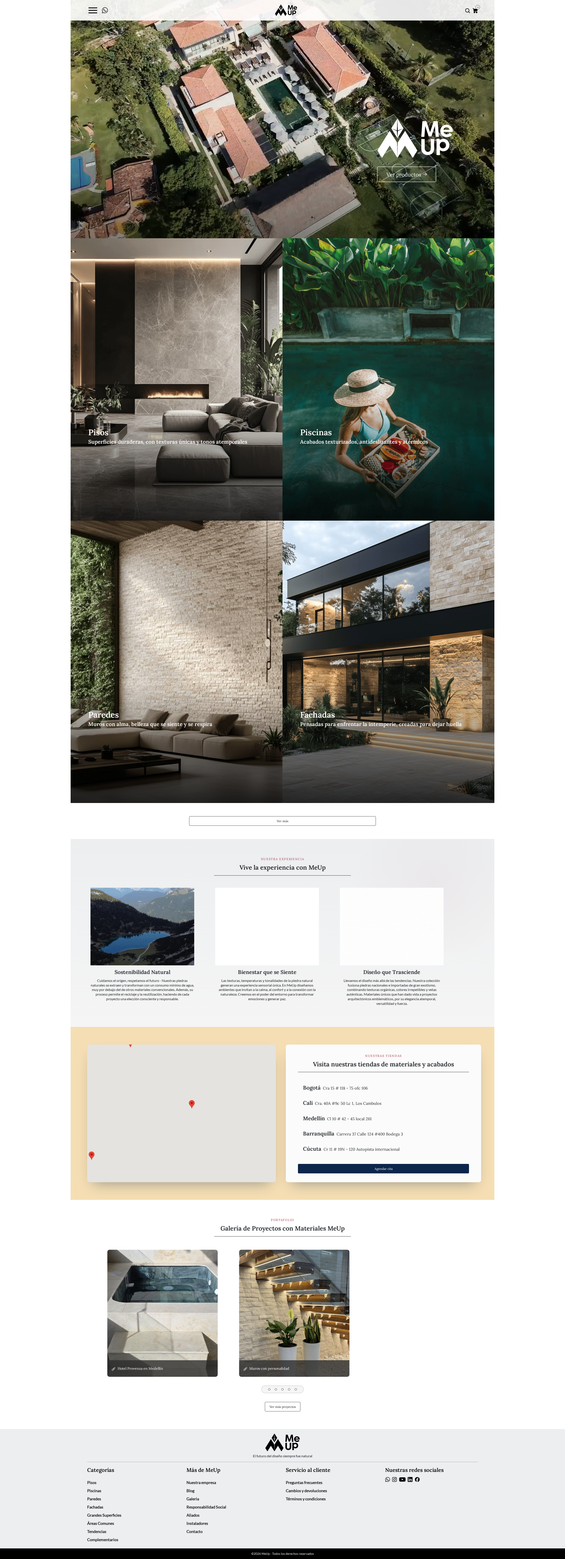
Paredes (94, 1499)
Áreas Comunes (100, 1523)
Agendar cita (384, 1168)
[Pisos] (176, 379)
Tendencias (96, 1531)
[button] (383, 1087)
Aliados (193, 1515)
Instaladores (197, 1523)
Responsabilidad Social (206, 1507)
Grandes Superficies (104, 1515)
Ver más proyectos (282, 1406)
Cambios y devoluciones (306, 1490)
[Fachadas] (388, 662)
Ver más (282, 821)
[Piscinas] (388, 379)
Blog (190, 1490)
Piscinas (94, 1490)
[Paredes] (176, 662)
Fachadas (95, 1507)
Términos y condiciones (306, 1499)
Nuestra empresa (201, 1482)
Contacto (194, 1531)
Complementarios (102, 1539)
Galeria (192, 1499)
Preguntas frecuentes (304, 1482)
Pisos (91, 1482)
